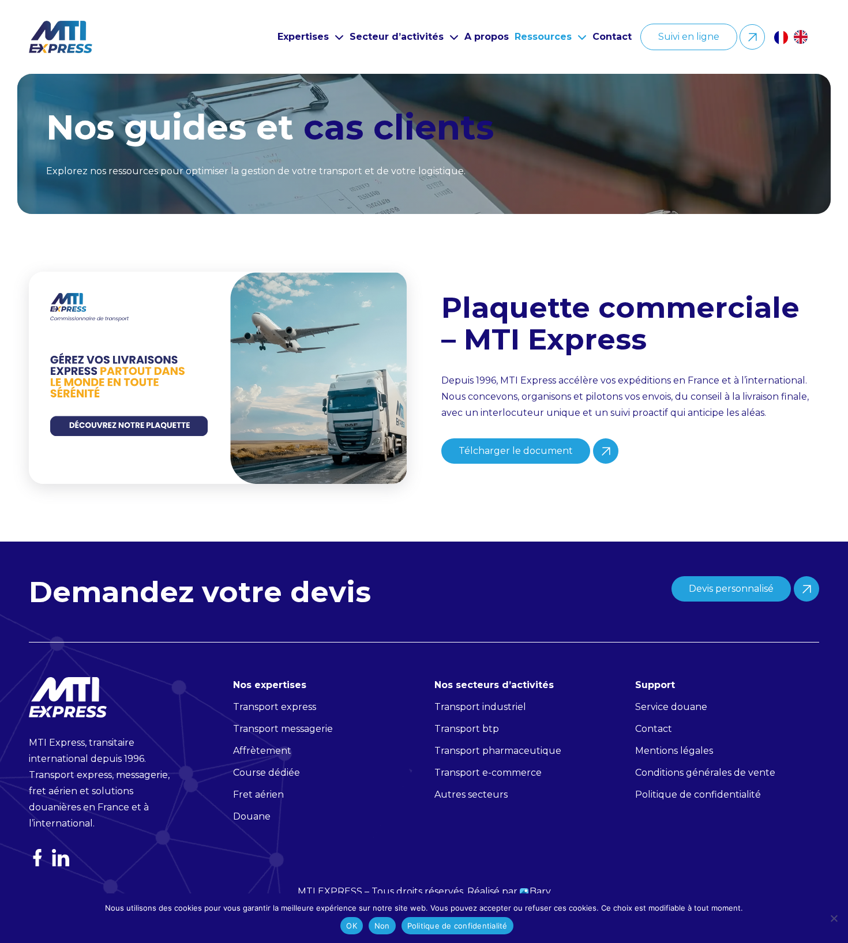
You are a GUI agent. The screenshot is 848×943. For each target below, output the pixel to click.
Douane (252, 816)
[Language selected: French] (796, 37)
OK (351, 925)
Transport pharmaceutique (497, 750)
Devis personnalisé (731, 588)
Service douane (671, 706)
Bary (540, 891)
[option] (803, 37)
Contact (612, 36)
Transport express (274, 706)
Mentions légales (674, 750)
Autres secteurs (471, 794)
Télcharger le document (516, 450)
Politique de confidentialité (457, 925)
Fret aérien (258, 794)
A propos (486, 36)
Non (382, 925)
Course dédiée (266, 772)
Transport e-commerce (488, 772)
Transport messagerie (283, 728)
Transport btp (466, 728)
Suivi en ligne (688, 36)
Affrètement (262, 750)
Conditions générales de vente (705, 772)
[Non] (833, 918)
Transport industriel (480, 706)
